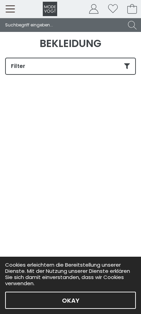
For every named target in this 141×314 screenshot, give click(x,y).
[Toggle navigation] (10, 9)
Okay (70, 300)
